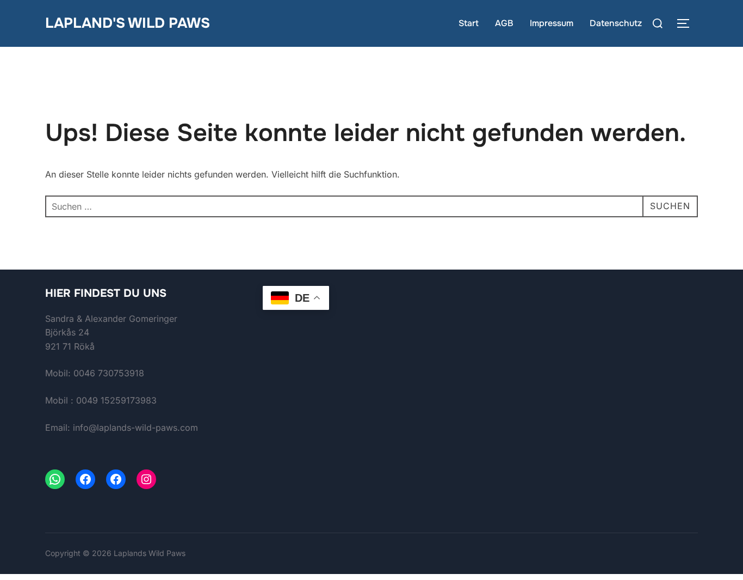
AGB (504, 23)
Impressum (551, 23)
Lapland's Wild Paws (127, 23)
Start (469, 23)
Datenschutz (616, 23)
